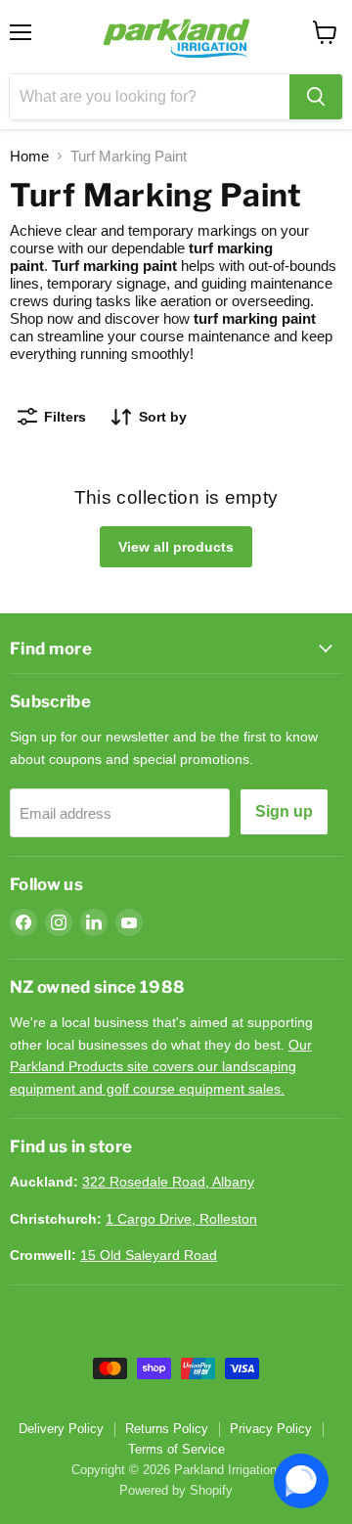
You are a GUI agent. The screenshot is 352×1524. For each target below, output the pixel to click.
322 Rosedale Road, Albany (168, 1181)
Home (29, 156)
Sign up (284, 811)
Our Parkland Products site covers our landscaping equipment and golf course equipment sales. (161, 1067)
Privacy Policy (271, 1428)
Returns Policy (166, 1428)
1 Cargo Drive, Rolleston (181, 1219)
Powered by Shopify (176, 1490)
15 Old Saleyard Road (148, 1255)
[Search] (315, 96)
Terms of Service (176, 1449)
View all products (176, 547)
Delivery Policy (61, 1428)
